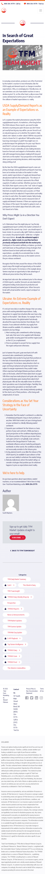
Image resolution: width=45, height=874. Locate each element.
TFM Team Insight (13, 591)
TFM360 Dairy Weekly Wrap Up (18, 597)
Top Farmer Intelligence (15, 644)
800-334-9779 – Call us (12, 4)
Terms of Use (42, 690)
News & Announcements (16, 615)
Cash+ (9, 585)
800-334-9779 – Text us (35, 4)
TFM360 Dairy (12, 650)
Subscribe (16, 537)
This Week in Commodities (16, 668)
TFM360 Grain (12, 656)
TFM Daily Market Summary (16, 579)
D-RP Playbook (12, 638)
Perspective (11, 603)
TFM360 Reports (13, 609)
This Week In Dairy (29, 585)
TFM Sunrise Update (14, 626)
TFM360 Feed (12, 662)
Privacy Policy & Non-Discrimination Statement (32, 691)
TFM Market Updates (14, 621)
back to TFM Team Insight (23, 551)
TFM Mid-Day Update (14, 632)
